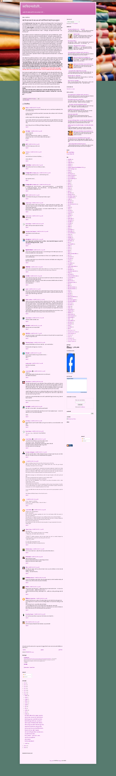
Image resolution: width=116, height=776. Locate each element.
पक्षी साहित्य (70, 221)
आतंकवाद (69, 165)
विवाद (69, 284)
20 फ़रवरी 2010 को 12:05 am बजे (33, 622)
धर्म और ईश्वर (70, 212)
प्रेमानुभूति (69, 237)
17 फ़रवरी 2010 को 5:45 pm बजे (39, 614)
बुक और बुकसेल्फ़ (71, 244)
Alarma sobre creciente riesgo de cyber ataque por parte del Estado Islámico (37, 658)
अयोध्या (69, 161)
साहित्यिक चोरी (70, 311)
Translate (76, 23)
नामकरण (69, 213)
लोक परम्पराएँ (70, 274)
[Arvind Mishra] (71, 372)
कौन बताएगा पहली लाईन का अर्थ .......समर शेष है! (76, 29)
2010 (25, 694)
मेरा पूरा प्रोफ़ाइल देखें (70, 154)
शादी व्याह (69, 295)
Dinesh (27, 107)
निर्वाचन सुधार (70, 218)
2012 (25, 690)
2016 (25, 683)
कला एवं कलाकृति (71, 177)
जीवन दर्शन (70, 201)
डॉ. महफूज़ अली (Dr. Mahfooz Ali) (32, 173)
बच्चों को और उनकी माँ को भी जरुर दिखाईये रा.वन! (81, 57)
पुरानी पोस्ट (60, 649)
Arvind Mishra (29, 371)
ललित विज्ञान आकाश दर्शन (72, 271)
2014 (25, 686)
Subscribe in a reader (71, 89)
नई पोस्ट (24, 649)
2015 (25, 684)
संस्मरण (69, 306)
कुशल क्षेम (69, 186)
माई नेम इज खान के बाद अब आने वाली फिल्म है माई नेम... (34, 728)
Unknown (28, 152)
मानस (69, 248)
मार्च (26, 712)
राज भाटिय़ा (27, 276)
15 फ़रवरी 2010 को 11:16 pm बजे (37, 239)
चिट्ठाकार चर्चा (70, 194)
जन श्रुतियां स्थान (71, 197)
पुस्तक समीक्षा (70, 231)
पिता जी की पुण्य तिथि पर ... (72, 41)
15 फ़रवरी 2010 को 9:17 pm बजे (33, 195)
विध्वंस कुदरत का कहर (71, 282)
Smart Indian (28, 223)
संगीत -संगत (70, 303)
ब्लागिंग (69, 245)
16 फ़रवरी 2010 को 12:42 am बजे (36, 325)
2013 (25, 688)
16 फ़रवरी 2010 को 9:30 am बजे (36, 406)
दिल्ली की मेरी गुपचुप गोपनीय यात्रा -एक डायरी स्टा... (33, 721)
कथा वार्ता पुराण (70, 173)
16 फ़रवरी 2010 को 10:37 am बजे (40, 439)
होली (68, 328)
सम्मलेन (69, 308)
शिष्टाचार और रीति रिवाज (72, 296)
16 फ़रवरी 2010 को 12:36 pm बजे (40, 509)
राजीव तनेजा (28, 333)
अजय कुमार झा (28, 239)
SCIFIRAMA (26, 657)
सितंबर (26, 701)
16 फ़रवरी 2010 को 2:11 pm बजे (37, 529)
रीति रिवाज (69, 268)
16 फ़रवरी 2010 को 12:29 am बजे (38, 317)
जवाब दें (27, 127)
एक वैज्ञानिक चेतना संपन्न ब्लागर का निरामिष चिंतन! (76, 109)
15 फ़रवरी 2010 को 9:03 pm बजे (44, 172)
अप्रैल (26, 710)
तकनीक (69, 207)
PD (26, 622)
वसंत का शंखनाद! (28, 739)
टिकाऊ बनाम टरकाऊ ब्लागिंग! (73, 114)
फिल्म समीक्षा (27, 100)
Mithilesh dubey (29, 549)
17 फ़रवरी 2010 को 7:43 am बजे (34, 586)
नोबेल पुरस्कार (70, 220)
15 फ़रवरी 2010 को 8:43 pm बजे (33, 144)
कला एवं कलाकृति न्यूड (71, 178)
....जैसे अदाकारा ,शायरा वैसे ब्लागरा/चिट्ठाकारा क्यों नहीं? (77, 104)
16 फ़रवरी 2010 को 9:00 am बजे (37, 381)
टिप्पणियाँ (25, 677)
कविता (69, 180)
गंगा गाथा (69, 189)
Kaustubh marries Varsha (72, 331)
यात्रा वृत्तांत (70, 256)
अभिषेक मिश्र (28, 267)
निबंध (69, 216)
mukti (27, 289)
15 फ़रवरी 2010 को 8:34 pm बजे (36, 131)
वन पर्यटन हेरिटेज (71, 277)
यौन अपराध (70, 258)
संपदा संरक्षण (70, 304)
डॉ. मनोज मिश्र (28, 165)
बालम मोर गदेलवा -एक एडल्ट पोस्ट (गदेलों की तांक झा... (34, 717)
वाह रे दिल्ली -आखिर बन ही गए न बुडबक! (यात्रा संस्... (34, 715)
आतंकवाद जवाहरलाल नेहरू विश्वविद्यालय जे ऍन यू (76, 167)
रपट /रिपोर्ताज (70, 263)
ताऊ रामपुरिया (28, 406)
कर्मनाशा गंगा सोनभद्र (71, 175)
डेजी (68, 205)
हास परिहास (70, 327)
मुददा (69, 255)
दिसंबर (26, 695)
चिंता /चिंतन (70, 193)
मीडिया (69, 252)
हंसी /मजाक (70, 322)
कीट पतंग (69, 185)
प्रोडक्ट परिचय (70, 239)
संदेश (25, 674)
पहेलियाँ (69, 226)
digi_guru (51, 760)
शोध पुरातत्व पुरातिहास (71, 301)
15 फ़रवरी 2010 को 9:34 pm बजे (37, 216)
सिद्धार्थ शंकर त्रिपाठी (29, 250)
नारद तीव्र (25, 664)
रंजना (26, 567)
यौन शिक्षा (69, 260)
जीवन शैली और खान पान (72, 204)
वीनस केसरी (28, 325)
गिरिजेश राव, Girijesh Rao (30, 598)
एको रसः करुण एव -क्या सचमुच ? (73, 80)
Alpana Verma (29, 529)
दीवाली (69, 208)
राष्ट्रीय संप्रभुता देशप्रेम (72, 266)
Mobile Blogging (71, 333)
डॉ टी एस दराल (28, 556)
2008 (25, 747)
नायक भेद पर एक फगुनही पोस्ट (30, 737)
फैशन (69, 242)
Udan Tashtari (28, 318)
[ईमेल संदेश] (38, 98)
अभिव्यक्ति (69, 159)
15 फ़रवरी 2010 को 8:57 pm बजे (37, 165)
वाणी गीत (27, 586)
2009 (25, 745)
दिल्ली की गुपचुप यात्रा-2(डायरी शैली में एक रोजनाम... (34, 719)
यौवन (69, 261)
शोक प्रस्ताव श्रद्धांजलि (72, 300)
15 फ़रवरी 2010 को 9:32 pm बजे (37, 202)
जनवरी (26, 743)
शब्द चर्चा (69, 293)
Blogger (59, 760)
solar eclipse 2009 (71, 339)
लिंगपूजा (69, 272)
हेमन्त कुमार (27, 353)
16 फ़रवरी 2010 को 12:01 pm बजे (32, 461)
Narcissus (69, 335)
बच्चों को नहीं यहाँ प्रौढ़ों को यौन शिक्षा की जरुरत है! (77, 143)
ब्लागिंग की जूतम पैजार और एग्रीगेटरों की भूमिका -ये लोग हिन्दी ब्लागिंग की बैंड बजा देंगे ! (80, 126)
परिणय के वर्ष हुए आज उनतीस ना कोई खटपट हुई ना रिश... (34, 724)
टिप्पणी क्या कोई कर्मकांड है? (29, 741)
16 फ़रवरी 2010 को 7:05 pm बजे (33, 567)
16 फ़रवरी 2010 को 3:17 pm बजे (38, 549)
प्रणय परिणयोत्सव (71, 232)
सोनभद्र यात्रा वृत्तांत (71, 315)
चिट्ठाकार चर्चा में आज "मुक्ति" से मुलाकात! (32, 730)
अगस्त (26, 703)
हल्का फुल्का (70, 323)
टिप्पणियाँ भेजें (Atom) (30, 652)
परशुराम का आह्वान (76, 34)
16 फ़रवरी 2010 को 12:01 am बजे (34, 289)
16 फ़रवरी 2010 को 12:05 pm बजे (32, 499)
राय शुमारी (69, 264)
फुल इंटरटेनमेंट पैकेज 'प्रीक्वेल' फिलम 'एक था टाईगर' (77, 71)
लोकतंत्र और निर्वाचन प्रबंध (72, 276)
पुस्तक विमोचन (70, 229)
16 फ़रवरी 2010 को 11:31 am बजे (41, 452)
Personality (70, 338)
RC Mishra (28, 421)
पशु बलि (69, 224)
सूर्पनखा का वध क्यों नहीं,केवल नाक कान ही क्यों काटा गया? (83, 64)
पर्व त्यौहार (69, 223)
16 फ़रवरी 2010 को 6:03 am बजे (39, 342)
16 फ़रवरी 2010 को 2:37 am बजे (36, 333)
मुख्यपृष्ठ (42, 649)
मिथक (69, 250)
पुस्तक (69, 228)
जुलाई (26, 704)
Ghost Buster (28, 381)
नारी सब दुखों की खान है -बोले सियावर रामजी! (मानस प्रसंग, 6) (78, 52)
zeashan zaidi (28, 363)
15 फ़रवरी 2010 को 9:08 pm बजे (44, 184)
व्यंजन (69, 290)
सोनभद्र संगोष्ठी (70, 317)
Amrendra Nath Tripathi (31, 231)
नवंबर (26, 697)
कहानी (69, 181)
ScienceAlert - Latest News (29, 667)
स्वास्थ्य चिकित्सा (71, 320)
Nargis (69, 336)
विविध (69, 285)
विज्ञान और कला (70, 280)
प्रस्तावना (69, 236)
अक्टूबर (26, 699)
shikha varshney (29, 299)
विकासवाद (69, 279)
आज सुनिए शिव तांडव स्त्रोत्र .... (30, 733)
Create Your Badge (70, 373)
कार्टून (69, 183)
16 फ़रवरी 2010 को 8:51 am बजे (39, 371)
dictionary (85, 392)
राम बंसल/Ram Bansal (30, 577)
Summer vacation (71, 341)
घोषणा (69, 191)
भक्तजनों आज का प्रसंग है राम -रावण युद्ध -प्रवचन (33, 726)
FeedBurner (83, 407)
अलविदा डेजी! (70, 162)
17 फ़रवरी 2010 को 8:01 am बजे (41, 598)
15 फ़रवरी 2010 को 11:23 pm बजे (39, 249)
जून (26, 706)
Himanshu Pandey (29, 342)
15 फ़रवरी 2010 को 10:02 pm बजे (38, 223)
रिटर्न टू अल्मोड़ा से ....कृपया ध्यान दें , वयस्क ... (33, 735)
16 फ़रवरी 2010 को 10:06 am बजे (37, 431)
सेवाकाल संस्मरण (71, 314)
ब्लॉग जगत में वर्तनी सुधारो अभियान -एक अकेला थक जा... (34, 732)
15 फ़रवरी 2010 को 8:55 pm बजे (35, 152)
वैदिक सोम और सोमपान (72, 287)
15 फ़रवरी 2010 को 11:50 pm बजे (36, 267)
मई (25, 708)
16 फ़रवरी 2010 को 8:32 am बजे (37, 363)
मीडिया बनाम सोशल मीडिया (72, 253)
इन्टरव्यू (69, 170)
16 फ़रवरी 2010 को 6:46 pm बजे (37, 556)
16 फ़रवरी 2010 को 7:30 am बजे (35, 353)
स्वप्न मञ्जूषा (28, 131)
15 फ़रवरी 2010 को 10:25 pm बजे (42, 231)
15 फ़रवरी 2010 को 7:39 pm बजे (34, 107)
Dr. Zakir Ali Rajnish (30, 452)
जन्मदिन (69, 199)
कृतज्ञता (69, 188)
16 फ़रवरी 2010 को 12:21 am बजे (39, 299)
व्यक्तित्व (69, 292)
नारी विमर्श (69, 215)
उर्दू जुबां (69, 172)
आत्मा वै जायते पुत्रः (71, 169)
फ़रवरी (26, 713)
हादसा (69, 325)
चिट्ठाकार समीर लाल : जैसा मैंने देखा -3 (74, 75)
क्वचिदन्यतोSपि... (32, 6)
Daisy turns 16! (71, 330)
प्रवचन (69, 234)
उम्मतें (26, 144)
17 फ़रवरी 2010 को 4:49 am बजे (40, 577)
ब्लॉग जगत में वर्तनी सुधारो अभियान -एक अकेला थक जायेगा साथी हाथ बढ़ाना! (80, 120)
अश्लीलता (69, 164)
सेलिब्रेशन (69, 312)
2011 (25, 692)
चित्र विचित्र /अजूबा (71, 196)
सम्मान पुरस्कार (70, 309)
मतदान (69, 247)
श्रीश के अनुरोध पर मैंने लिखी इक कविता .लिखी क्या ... (34, 722)
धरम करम (69, 210)
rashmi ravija (28, 203)
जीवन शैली (69, 202)
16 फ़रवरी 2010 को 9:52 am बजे (36, 420)
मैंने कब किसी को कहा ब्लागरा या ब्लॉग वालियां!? (76, 99)
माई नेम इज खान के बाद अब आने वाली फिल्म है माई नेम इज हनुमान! (79, 138)
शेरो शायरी (69, 298)
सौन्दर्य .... (69, 319)
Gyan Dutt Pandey (29, 614)
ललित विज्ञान (70, 269)
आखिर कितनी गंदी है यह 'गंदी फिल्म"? (79, 45)
